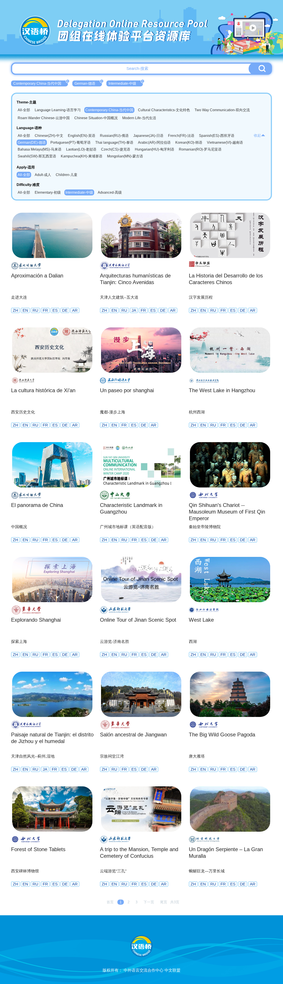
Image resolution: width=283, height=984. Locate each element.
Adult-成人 (43, 175)
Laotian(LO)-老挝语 (81, 149)
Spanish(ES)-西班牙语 (216, 136)
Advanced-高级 (110, 192)
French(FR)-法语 (181, 136)
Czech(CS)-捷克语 (115, 149)
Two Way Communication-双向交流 (222, 110)
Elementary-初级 (48, 192)
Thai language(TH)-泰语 (114, 142)
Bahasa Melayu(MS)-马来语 (39, 149)
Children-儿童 (66, 175)
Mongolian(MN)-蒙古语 (125, 156)
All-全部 (24, 110)
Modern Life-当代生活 (139, 118)
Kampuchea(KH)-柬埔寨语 (81, 156)
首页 (110, 902)
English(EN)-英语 (81, 136)
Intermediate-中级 (126, 82)
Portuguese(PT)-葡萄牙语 (70, 142)
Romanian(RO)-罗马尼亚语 (200, 149)
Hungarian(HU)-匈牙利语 (154, 149)
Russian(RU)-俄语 (114, 136)
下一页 (148, 902)
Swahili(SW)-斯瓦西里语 (37, 156)
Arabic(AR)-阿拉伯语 (154, 142)
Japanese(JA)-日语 (148, 136)
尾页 (163, 902)
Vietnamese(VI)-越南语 (225, 142)
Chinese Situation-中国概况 (96, 118)
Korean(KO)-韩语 (188, 142)
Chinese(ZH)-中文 (49, 136)
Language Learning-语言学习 (58, 110)
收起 (257, 135)
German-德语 (88, 82)
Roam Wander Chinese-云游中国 (44, 118)
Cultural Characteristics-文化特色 (164, 110)
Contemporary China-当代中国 (40, 82)
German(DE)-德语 (32, 142)
